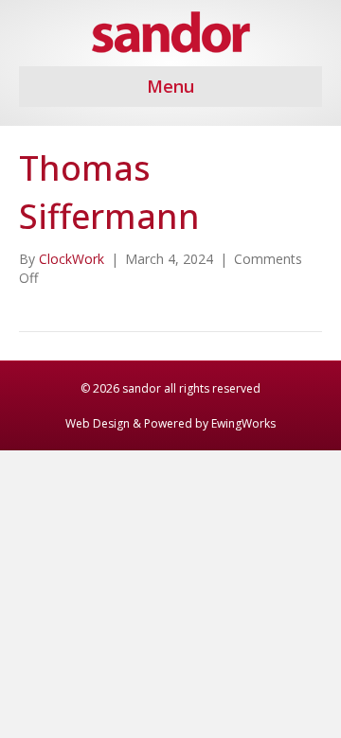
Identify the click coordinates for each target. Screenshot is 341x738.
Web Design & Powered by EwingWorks (170, 423)
